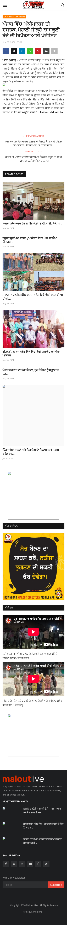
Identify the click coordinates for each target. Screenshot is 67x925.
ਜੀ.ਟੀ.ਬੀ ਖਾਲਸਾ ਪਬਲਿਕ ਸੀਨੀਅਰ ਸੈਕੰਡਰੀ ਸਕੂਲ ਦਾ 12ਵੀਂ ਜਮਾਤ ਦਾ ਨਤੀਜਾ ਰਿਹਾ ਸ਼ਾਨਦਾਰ (33, 158)
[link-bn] (33, 495)
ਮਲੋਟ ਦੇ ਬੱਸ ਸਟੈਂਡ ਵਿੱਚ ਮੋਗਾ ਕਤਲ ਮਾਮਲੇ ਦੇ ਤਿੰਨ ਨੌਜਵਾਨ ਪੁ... (43, 826)
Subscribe (56, 884)
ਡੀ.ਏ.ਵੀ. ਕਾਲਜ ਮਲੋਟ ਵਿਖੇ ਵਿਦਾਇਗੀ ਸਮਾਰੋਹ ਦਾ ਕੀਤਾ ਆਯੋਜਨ (31, 353)
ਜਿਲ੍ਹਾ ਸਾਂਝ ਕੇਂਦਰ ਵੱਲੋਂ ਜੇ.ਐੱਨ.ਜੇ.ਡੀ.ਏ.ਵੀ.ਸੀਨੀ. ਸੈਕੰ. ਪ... (32, 223)
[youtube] (30, 864)
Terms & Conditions (32, 911)
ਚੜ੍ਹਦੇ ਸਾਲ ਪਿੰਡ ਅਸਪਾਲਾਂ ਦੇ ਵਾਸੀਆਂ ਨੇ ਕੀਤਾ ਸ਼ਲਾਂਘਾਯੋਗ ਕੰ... (42, 841)
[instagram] (22, 864)
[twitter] (14, 864)
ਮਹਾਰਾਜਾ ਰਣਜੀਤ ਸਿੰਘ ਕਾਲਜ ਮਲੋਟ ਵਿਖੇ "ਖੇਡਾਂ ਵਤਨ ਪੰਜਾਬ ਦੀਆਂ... (33, 296)
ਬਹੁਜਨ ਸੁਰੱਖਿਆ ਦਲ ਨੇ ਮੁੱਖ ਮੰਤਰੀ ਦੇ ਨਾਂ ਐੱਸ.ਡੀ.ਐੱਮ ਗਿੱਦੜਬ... (30, 240)
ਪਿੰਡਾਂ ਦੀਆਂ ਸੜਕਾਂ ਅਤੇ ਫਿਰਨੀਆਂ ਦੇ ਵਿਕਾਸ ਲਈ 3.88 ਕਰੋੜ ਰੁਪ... (31, 451)
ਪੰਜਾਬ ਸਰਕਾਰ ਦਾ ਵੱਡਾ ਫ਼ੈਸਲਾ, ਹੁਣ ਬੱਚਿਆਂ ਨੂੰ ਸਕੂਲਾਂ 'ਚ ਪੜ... (31, 371)
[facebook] (6, 864)
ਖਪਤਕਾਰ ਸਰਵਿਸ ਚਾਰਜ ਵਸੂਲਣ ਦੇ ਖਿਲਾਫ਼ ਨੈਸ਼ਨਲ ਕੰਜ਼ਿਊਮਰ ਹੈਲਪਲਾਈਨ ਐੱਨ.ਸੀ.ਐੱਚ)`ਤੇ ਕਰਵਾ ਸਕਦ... (33, 143)
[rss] (46, 864)
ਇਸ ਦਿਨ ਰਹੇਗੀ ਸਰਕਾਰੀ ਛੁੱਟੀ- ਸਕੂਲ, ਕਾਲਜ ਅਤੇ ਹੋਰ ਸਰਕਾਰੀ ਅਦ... (42, 810)
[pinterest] (38, 864)
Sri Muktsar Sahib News (14, 16)
